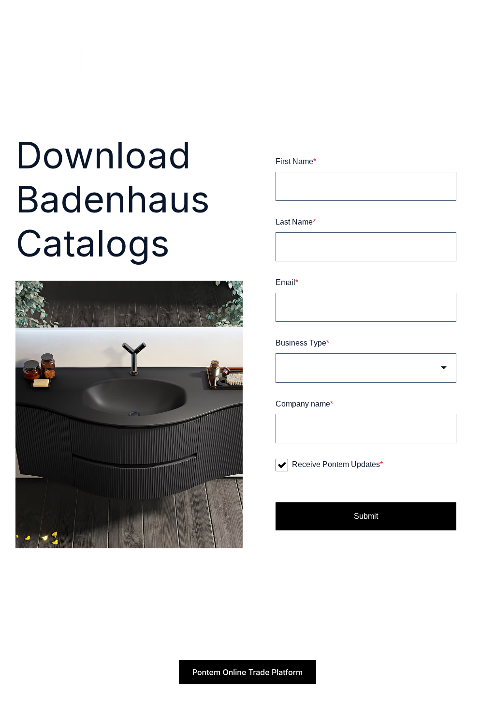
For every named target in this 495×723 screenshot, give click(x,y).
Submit (366, 516)
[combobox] (366, 367)
